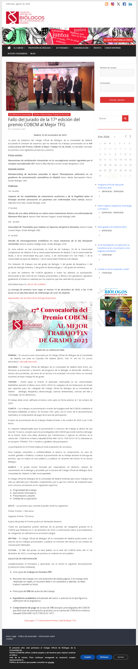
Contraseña (105, 83)
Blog (32, 53)
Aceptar (87, 657)
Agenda (102, 127)
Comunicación (80, 48)
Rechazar (104, 657)
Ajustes (121, 657)
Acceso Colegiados (17, 53)
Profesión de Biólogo (39, 48)
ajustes (51, 662)
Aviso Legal (11, 636)
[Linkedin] (129, 5)
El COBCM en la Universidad (20, 114)
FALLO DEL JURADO (36, 284)
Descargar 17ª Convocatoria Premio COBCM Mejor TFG (50, 620)
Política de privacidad (27, 636)
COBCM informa (113, 48)
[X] (117, 5)
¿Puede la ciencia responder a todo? (113, 269)
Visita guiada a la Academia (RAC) (112, 227)
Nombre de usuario (108, 68)
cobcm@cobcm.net (28, 361)
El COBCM (18, 48)
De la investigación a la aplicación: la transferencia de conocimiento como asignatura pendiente (114, 248)
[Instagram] (111, 5)
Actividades (62, 48)
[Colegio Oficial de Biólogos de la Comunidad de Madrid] (25, 12)
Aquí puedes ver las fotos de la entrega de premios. (32, 298)
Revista (97, 48)
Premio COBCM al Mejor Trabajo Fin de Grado (51, 114)
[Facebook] (123, 5)
